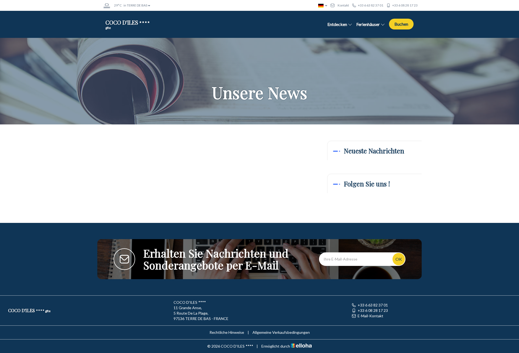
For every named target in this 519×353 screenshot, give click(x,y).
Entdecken (337, 24)
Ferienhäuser (368, 24)
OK (398, 259)
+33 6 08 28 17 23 (373, 310)
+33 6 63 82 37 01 (373, 305)
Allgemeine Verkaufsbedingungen (281, 332)
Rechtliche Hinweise (226, 332)
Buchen (401, 24)
